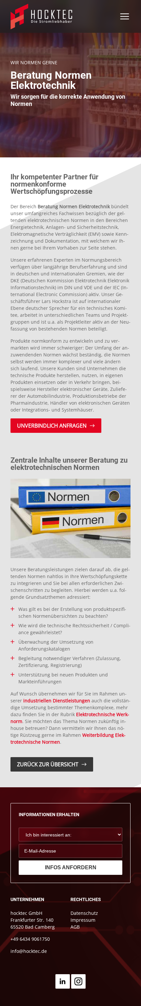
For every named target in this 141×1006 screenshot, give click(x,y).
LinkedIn (62, 981)
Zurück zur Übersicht (47, 764)
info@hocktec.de (28, 951)
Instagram (78, 981)
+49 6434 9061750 (30, 939)
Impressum (82, 920)
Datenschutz (84, 913)
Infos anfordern (70, 867)
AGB (75, 927)
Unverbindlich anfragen (52, 425)
